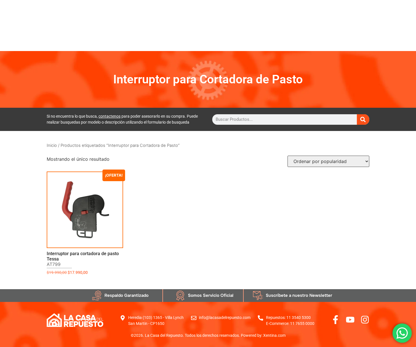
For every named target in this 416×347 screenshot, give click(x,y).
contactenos (109, 116)
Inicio (52, 145)
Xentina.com (274, 335)
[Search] (363, 119)
